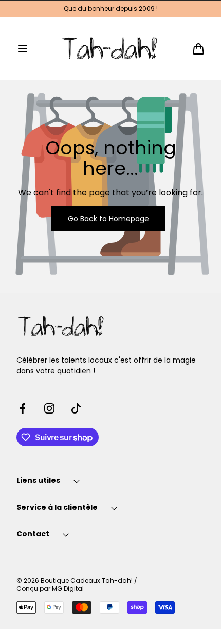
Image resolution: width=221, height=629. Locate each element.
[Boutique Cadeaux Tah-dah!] (111, 48)
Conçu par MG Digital (50, 589)
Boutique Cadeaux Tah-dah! (87, 581)
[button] (22, 49)
